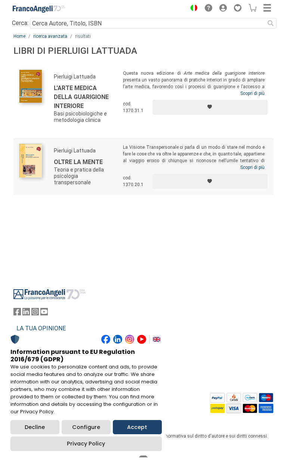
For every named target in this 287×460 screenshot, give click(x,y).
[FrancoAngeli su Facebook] (17, 313)
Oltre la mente (78, 162)
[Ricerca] (271, 23)
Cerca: (20, 23)
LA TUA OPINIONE (41, 328)
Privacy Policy (86, 443)
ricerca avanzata (50, 36)
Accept (137, 427)
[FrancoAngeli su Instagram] (35, 313)
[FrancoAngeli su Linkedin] (26, 313)
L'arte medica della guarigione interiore (81, 96)
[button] (192, 9)
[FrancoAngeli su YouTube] (44, 313)
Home (19, 36)
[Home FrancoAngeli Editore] (39, 9)
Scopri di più (252, 93)
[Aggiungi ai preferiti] (210, 107)
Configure (86, 427)
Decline (35, 427)
